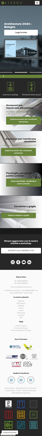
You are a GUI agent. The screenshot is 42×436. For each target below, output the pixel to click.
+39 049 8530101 (22, 281)
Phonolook (21, 313)
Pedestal (21, 301)
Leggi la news (21, 32)
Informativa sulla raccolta (8, 434)
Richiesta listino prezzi (31, 95)
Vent (21, 317)
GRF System (21, 303)
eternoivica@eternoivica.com (21, 287)
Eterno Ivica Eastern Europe (21, 330)
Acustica (21, 315)
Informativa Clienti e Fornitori (25, 388)
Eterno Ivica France (21, 328)
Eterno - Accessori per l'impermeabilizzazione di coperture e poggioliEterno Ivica (12, 3)
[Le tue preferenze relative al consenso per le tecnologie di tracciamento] (10, 432)
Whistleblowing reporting (21, 393)
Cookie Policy (10, 390)
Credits (18, 390)
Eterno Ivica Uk (21, 326)
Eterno (21, 308)
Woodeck (21, 306)
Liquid (21, 310)
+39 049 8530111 (22, 283)
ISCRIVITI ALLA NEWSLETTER (21, 251)
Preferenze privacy (29, 390)
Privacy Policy (9, 388)
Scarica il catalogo (10, 95)
